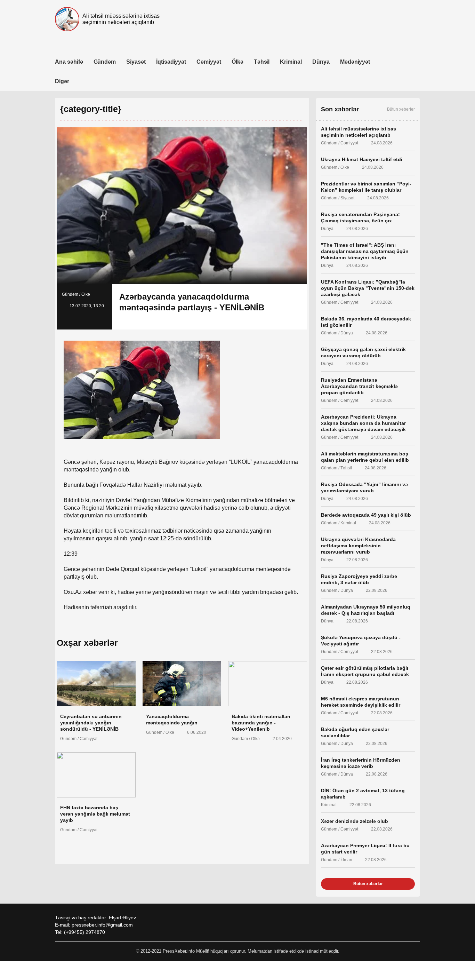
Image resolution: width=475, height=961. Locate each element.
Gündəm (105, 62)
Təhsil (262, 62)
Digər (62, 81)
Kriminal (291, 62)
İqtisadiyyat (171, 62)
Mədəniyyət (355, 62)
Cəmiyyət (208, 62)
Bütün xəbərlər (401, 109)
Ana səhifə (69, 62)
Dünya (321, 62)
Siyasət (136, 62)
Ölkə (237, 62)
